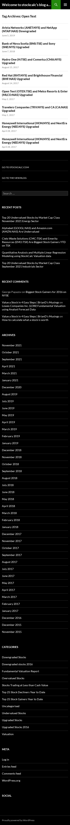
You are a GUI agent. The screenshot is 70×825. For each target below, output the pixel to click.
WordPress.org (11, 780)
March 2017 (9, 596)
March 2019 (9, 429)
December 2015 (11, 624)
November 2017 (12, 541)
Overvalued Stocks (13, 678)
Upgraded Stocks (12, 720)
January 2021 (10, 380)
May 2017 (8, 582)
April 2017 (8, 589)
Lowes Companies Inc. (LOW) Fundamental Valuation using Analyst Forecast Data (34, 307)
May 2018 (8, 499)
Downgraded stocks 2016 (17, 664)
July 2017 (8, 569)
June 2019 (8, 408)
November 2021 (12, 345)
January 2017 (10, 610)
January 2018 (10, 527)
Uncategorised (10, 706)
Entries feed (9, 766)
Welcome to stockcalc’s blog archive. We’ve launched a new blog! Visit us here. (26, 5)
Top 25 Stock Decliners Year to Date (23, 692)
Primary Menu (65, 4)
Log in (5, 759)
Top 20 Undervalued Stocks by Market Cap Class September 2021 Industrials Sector (31, 264)
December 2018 (11, 450)
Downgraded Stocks (14, 657)
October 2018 (10, 464)
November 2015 (12, 631)
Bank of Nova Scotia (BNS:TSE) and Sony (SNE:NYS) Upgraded (28, 45)
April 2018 (8, 506)
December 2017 (11, 534)
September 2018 (12, 471)
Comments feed (11, 773)
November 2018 (12, 457)
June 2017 (8, 576)
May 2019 (8, 415)
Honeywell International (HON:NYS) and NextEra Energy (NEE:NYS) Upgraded (34, 124)
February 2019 (11, 436)
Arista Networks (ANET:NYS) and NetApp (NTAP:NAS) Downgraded (29, 29)
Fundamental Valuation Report (20, 671)
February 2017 (11, 603)
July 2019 (8, 401)
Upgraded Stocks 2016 (15, 727)
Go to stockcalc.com (15, 167)
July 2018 (8, 485)
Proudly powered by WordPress (18, 820)
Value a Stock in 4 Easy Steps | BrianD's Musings (30, 302)
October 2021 (10, 352)
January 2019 (10, 443)
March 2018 (9, 513)
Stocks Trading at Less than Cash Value (25, 685)
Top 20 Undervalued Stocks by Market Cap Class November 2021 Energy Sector (31, 219)
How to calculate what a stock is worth (25, 319)
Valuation (8, 734)
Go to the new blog (14, 177)
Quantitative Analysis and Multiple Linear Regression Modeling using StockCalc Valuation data (34, 254)
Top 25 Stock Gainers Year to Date (22, 699)
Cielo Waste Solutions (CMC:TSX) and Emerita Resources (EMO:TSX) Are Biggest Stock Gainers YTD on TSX (34, 242)
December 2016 (11, 617)
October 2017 (10, 548)
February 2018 (11, 520)
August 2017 (9, 562)
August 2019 (9, 394)
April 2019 (8, 422)
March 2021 (9, 373)
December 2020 (11, 387)
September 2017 (12, 555)
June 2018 (8, 492)
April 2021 (8, 366)
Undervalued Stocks (14, 713)
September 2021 (12, 359)
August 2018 (9, 478)
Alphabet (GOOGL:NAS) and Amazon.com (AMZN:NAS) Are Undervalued (27, 229)
